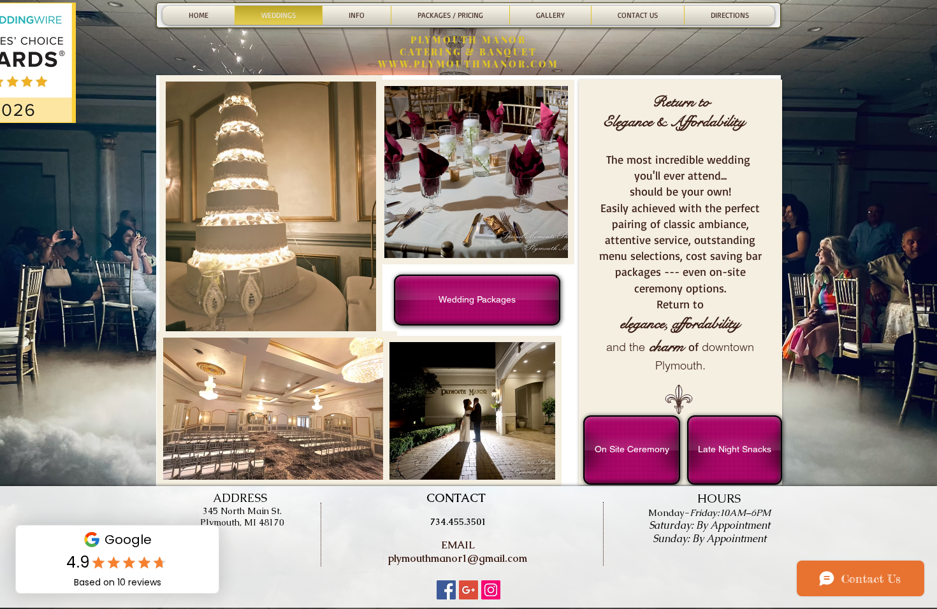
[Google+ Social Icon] (468, 589)
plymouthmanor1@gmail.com (457, 558)
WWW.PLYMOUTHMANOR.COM (468, 64)
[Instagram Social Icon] (490, 589)
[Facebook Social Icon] (446, 589)
